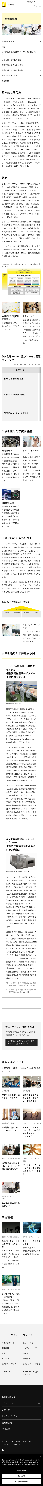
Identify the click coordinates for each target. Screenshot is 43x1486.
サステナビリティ (20, 1335)
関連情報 (5, 80)
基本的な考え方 (8, 41)
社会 (24, 1353)
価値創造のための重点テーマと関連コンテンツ (19, 53)
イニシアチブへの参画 (31, 1363)
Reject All (21, 1476)
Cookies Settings (21, 1470)
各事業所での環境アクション (31, 1372)
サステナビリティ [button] (10, 1416)
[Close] (40, 1456)
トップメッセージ (30, 1348)
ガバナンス (6, 1358)
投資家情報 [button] (7, 1422)
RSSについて (27, 1441)
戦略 (3, 46)
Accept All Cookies (21, 1481)
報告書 (25, 1358)
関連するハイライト (10, 75)
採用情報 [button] (6, 1429)
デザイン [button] (6, 1409)
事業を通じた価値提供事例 (12, 70)
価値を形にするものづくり (12, 65)
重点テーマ (27, 1342)
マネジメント (7, 1342)
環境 (3, 1353)
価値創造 (5, 1348)
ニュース (4, 1441)
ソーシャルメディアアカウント (11, 1445)
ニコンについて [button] (9, 1396)
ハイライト (6, 1371)
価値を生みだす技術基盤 (11, 59)
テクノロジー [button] (8, 1403)
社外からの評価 (8, 1363)
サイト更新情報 (15, 1441)
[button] (35, 5)
